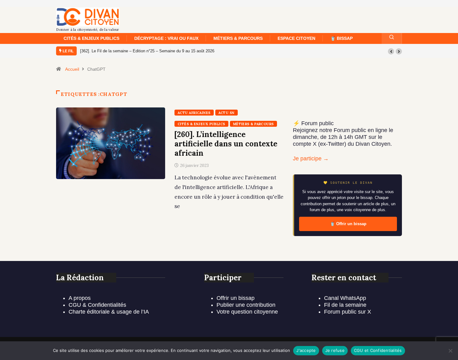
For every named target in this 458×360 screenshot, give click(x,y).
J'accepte (306, 350)
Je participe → (311, 158)
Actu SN (226, 113)
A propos (80, 298)
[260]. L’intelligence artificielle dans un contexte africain (225, 144)
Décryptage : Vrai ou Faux (166, 38)
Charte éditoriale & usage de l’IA (109, 312)
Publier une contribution (246, 305)
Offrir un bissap (236, 298)
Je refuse (335, 350)
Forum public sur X (347, 312)
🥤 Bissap (341, 38)
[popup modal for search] (392, 38)
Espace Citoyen (296, 38)
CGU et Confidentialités (378, 350)
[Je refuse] (450, 351)
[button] (391, 51)
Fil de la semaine (345, 305)
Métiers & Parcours (238, 38)
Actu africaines (194, 113)
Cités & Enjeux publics (91, 38)
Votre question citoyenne (247, 312)
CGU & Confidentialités (97, 305)
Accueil (72, 69)
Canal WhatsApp (345, 298)
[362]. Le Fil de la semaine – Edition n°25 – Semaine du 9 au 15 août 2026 (147, 51)
